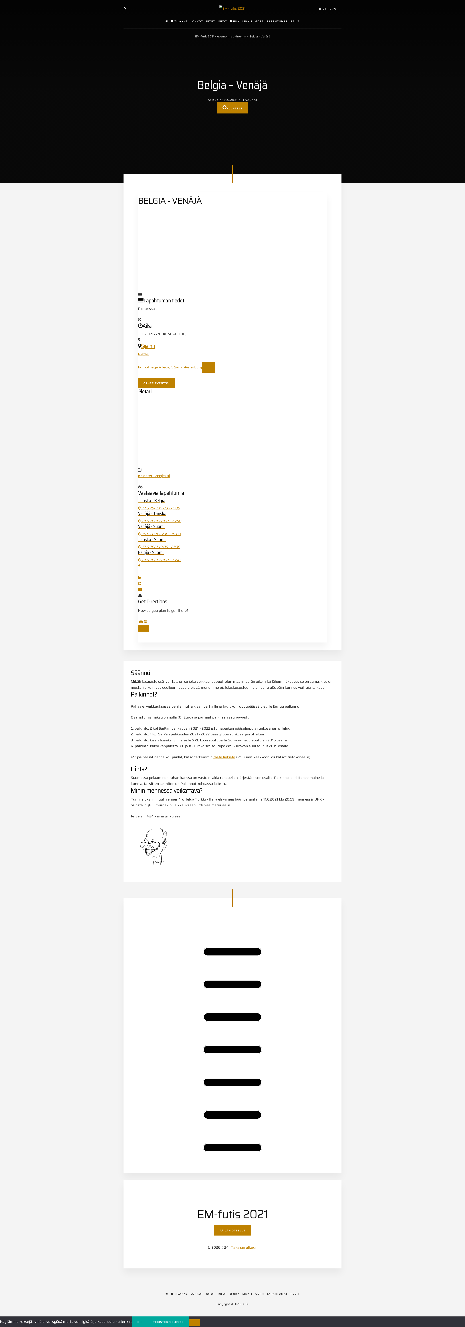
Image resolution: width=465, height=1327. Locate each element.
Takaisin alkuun (244, 1247)
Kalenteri (145, 476)
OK (140, 1322)
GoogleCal (161, 476)
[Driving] (141, 621)
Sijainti (148, 346)
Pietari (143, 354)
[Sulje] (143, 628)
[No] (194, 1322)
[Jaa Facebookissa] (139, 566)
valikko (329, 9)
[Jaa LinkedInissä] (139, 577)
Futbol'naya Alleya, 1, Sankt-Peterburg (170, 367)
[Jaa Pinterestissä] (139, 583)
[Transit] (145, 621)
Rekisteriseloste (168, 1322)
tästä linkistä (224, 757)
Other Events (155, 383)
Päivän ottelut (232, 1230)
